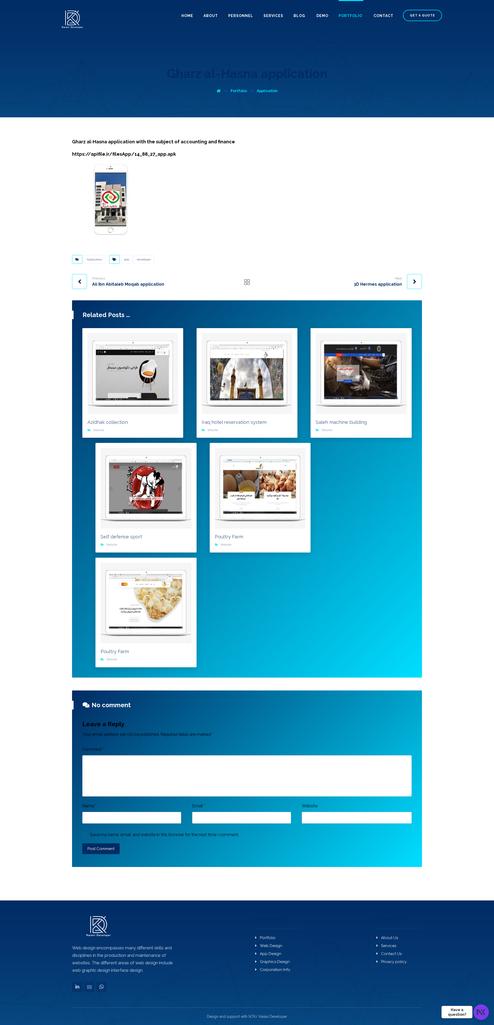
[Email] (89, 987)
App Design (270, 953)
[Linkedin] (77, 987)
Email (198, 805)
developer (144, 259)
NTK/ (253, 1016)
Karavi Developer (273, 1016)
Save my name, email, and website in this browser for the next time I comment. (164, 834)
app (126, 259)
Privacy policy (394, 961)
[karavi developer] (71, 19)
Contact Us (391, 953)
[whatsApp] (101, 987)
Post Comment (100, 848)
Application (94, 259)
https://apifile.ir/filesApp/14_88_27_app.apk (124, 154)
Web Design (271, 945)
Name (89, 805)
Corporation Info (275, 969)
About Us (389, 937)
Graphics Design (275, 961)
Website (98, 430)
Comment (93, 749)
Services (388, 945)
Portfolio (268, 937)
